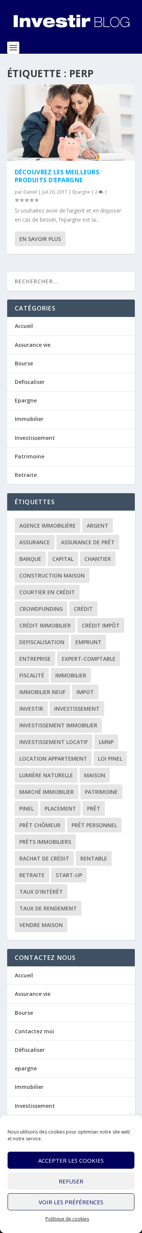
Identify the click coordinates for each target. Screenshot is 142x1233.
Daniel (30, 192)
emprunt (88, 642)
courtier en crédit (47, 592)
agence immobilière (47, 525)
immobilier (70, 675)
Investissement (35, 437)
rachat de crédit (44, 858)
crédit (83, 608)
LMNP (106, 741)
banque (30, 558)
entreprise (35, 658)
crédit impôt (101, 625)
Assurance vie (32, 344)
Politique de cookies (67, 1219)
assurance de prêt (88, 542)
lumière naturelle (46, 775)
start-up (69, 875)
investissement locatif (53, 741)
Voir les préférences (71, 1202)
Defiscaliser (30, 381)
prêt (93, 808)
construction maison (52, 575)
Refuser (71, 1181)
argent (97, 525)
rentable (93, 858)
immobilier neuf (42, 692)
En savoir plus (40, 238)
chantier (97, 558)
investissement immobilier (58, 725)
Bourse (24, 363)
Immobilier (29, 418)
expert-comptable (88, 658)
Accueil (24, 325)
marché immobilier (46, 791)
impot (85, 692)
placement (60, 808)
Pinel (26, 808)
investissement (77, 708)
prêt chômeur (40, 825)
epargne (26, 1068)
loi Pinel (110, 758)
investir (31, 708)
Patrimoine (29, 456)
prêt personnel (94, 825)
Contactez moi (34, 1031)
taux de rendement (48, 908)
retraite (32, 875)
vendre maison (41, 925)
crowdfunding (41, 608)
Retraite (26, 474)
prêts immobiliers (45, 841)
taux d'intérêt (41, 891)
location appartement (53, 758)
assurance (34, 542)
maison (94, 775)
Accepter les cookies (71, 1160)
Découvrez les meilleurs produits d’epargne (57, 176)
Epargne (81, 192)
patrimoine (101, 791)
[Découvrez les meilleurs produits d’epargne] (71, 122)
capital (62, 558)
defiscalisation (41, 642)
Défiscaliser (30, 1049)
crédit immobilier (45, 625)
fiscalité (31, 675)
